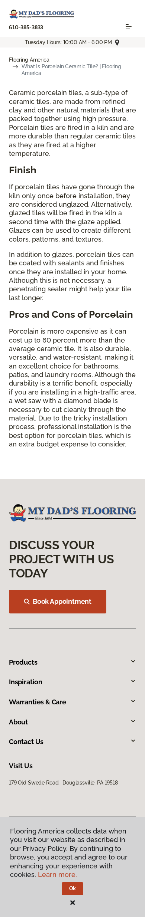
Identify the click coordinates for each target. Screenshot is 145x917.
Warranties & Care (37, 702)
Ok (72, 888)
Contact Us (26, 742)
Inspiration (25, 682)
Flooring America (29, 60)
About (18, 722)
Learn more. (57, 874)
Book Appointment (62, 601)
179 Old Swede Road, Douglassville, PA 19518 (63, 783)
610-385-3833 (26, 27)
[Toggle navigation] (128, 26)
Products (23, 662)
